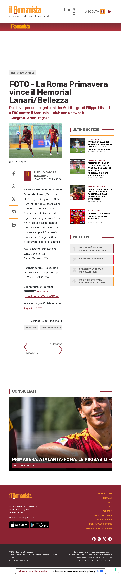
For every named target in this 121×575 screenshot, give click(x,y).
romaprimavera (51, 327)
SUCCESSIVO (56, 344)
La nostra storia (102, 515)
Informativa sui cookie (100, 524)
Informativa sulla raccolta (32, 571)
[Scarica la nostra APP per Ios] (19, 524)
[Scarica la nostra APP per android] (39, 524)
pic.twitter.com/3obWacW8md (41, 296)
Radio (109, 506)
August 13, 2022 (33, 308)
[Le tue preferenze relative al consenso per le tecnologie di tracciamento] (116, 570)
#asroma (31, 327)
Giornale (107, 498)
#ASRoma (42, 291)
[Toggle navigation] (108, 27)
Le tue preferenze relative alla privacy (73, 571)
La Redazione (105, 493)
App (110, 502)
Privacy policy (104, 520)
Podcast (107, 511)
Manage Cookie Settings (99, 528)
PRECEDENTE (31, 353)
